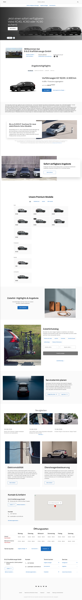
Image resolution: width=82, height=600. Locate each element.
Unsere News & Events (67, 572)
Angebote (64, 566)
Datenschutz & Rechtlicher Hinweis (31, 592)
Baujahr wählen (67, 347)
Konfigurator (64, 562)
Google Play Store (51, 394)
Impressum (42, 592)
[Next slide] (12, 38)
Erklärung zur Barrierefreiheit (57, 592)
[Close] (60, 502)
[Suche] (77, 2)
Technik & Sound (71, 338)
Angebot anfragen (44, 5)
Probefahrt (45, 548)
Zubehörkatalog (59, 360)
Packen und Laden (48, 338)
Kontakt (48, 592)
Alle (30, 201)
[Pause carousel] (14, 38)
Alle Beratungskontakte (13, 520)
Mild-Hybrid (50, 201)
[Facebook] (54, 56)
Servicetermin (52, 5)
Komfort (56, 338)
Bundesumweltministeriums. (57, 142)
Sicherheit (63, 338)
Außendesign (47, 342)
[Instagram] (57, 56)
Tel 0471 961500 (42, 54)
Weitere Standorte (21, 504)
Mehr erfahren (17, 28)
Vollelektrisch (36, 201)
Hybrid (43, 201)
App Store (63, 394)
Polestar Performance (57, 342)
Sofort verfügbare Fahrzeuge (33, 5)
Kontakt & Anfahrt (30, 54)
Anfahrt (11, 504)
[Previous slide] (8, 38)
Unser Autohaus (29, 56)
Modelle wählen (48, 347)
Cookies (20, 592)
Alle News (40, 434)
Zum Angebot (47, 90)
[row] (23, 211)
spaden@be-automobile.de (45, 56)
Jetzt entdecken (22, 307)
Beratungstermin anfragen (58, 90)
